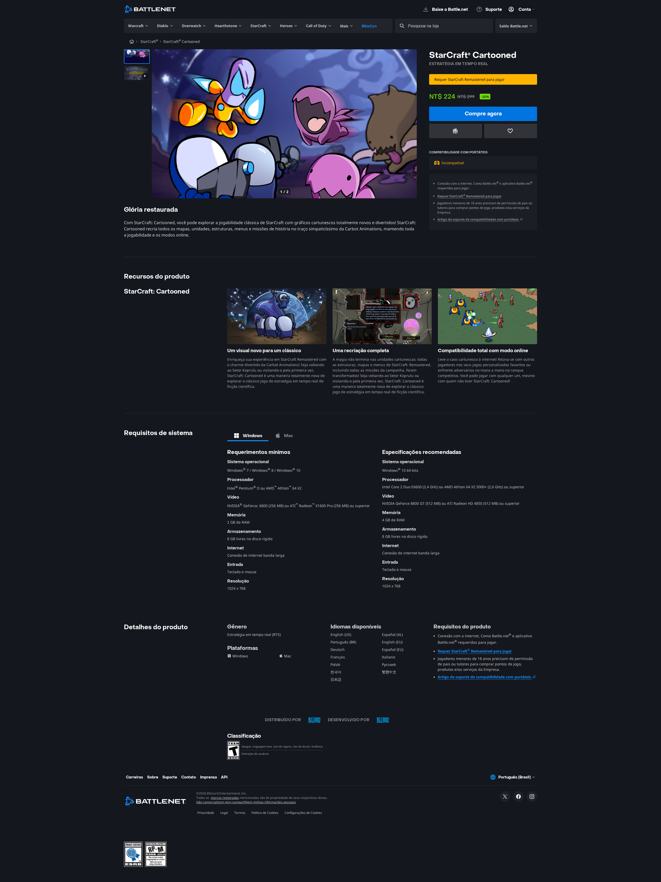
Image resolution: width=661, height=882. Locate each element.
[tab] (248, 435)
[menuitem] (138, 26)
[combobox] (449, 26)
